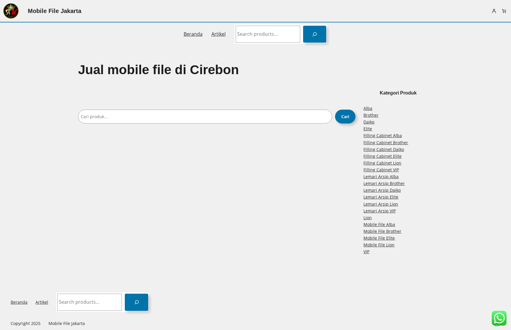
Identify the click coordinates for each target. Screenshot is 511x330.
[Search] (314, 34)
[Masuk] (494, 11)
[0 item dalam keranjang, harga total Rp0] (504, 11)
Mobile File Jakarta (54, 11)
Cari (345, 116)
